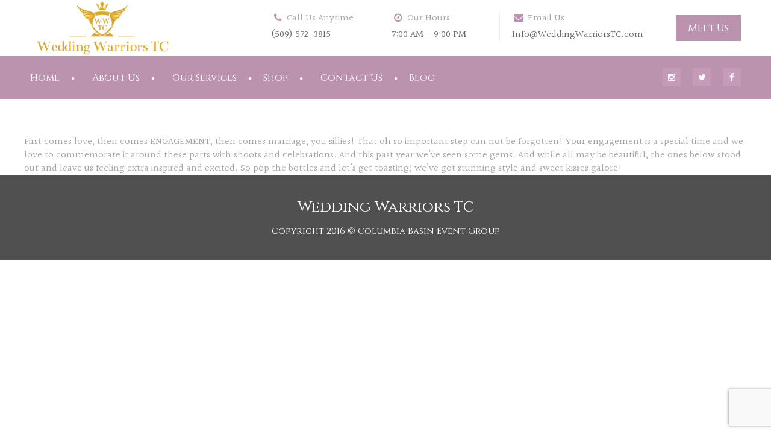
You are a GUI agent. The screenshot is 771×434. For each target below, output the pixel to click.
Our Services (204, 77)
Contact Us (351, 77)
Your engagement (604, 141)
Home (45, 77)
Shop (275, 77)
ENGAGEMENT (180, 141)
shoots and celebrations (284, 155)
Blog (422, 77)
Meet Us (708, 28)
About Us (116, 77)
